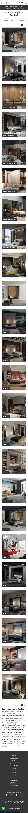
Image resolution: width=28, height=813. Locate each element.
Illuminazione (14, 780)
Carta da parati (14, 783)
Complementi (14, 782)
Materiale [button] (12, 20)
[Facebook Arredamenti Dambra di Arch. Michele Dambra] (19, 2)
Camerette (14, 777)
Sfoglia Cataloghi (14, 758)
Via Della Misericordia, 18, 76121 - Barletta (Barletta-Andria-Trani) (14, 791)
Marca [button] (6, 20)
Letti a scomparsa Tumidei (17, 8)
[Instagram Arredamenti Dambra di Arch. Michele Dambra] (22, 2)
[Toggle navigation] (25, 3)
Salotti (14, 772)
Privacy (2, 812)
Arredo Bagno (14, 785)
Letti (14, 773)
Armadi (14, 775)
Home (6, 6)
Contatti (14, 760)
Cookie (7, 812)
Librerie (14, 768)
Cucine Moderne (14, 765)
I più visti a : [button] (20, 20)
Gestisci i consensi (15, 812)
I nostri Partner (14, 757)
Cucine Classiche (14, 767)
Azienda (14, 755)
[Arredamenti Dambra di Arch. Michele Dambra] (5, 3)
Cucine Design (14, 763)
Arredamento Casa (14, 6)
